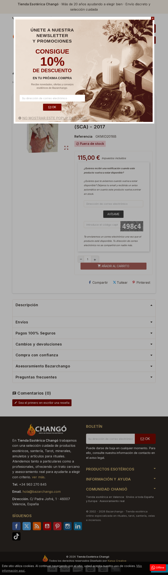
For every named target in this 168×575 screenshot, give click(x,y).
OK (53, 107)
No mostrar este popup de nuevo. (54, 118)
